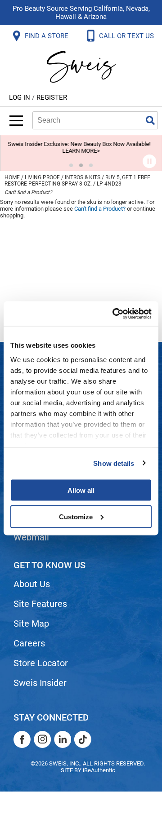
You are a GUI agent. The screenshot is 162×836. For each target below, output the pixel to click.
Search (150, 120)
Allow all (81, 490)
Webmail (31, 537)
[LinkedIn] (62, 739)
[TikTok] (82, 739)
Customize (76, 516)
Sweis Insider (40, 682)
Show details (113, 463)
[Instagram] (42, 739)
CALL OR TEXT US (127, 36)
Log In (20, 97)
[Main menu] (16, 120)
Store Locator (41, 663)
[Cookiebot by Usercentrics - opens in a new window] (114, 313)
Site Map (31, 623)
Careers (29, 643)
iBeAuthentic (99, 770)
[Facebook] (22, 739)
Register (51, 97)
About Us (32, 584)
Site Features (40, 603)
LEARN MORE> (81, 150)
